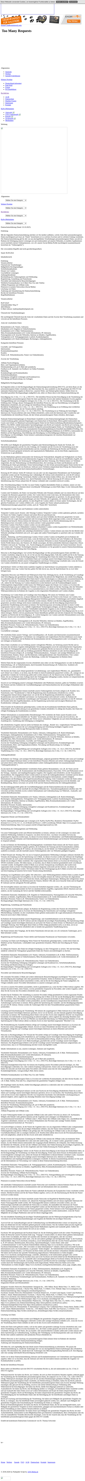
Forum (7, 87)
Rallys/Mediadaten (7, 109)
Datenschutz (9, 99)
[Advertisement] (42, 49)
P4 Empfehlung (10, 89)
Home (3, 1462)
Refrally (8, 116)
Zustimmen (73, 2)
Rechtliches (5, 93)
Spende (16, 1462)
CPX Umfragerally (12, 114)
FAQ (22, 1462)
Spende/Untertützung (12, 76)
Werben (8, 74)
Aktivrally (9, 112)
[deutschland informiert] (34, 193)
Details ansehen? (62, 2)
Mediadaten (9, 120)
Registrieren (13, 25)
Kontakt (8, 105)
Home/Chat (5, 25)
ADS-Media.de (32, 1472)
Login (19, 25)
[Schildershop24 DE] (41, 24)
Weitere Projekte (6, 80)
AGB (7, 97)
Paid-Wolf (8, 85)
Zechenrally (9, 118)
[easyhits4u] (6, 1479)
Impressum (9, 103)
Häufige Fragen (10, 101)
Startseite (8, 72)
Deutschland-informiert (13, 83)
